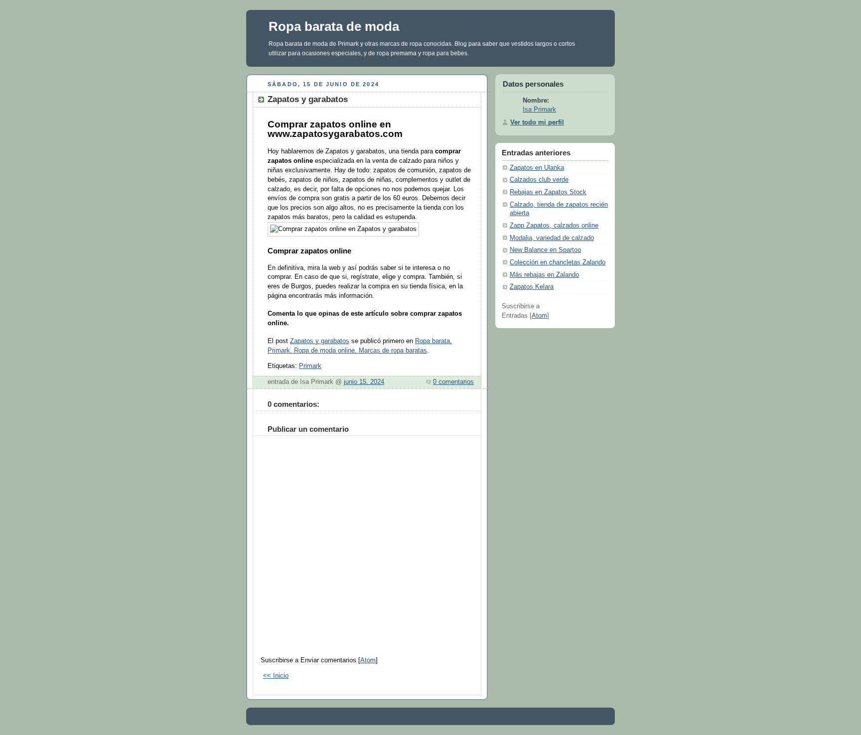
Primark (310, 366)
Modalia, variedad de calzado (552, 238)
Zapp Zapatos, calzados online (554, 225)
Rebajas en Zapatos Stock (548, 192)
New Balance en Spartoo (545, 249)
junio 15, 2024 (364, 381)
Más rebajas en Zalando (544, 274)
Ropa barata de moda (334, 26)
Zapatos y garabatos (319, 341)
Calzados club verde (539, 179)
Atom (368, 660)
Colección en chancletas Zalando (557, 262)
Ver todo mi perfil (537, 122)
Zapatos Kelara (532, 286)
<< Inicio (275, 675)
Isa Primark (539, 109)
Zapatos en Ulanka (537, 167)
